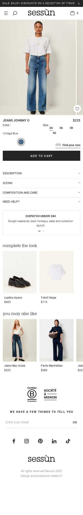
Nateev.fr (56, 476)
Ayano (13, 297)
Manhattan (52, 365)
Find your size (71, 145)
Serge (48, 297)
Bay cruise (14, 365)
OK (75, 422)
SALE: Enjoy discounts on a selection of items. (39, 3)
